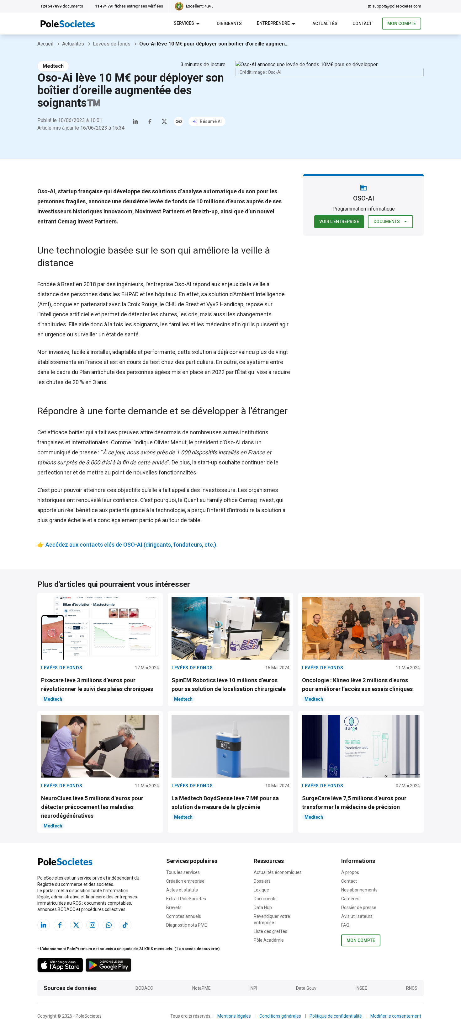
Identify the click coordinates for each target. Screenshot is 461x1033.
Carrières (350, 898)
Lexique (261, 889)
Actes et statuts (182, 889)
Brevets (174, 907)
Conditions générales (280, 1016)
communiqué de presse (67, 452)
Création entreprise (185, 881)
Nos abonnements (359, 889)
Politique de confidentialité (336, 1016)
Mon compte (401, 23)
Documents (387, 221)
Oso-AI (182, 284)
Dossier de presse (358, 907)
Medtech (53, 66)
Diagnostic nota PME (186, 925)
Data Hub (263, 907)
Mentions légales (234, 1016)
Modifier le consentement (395, 1016)
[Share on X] (164, 121)
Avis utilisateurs (357, 916)
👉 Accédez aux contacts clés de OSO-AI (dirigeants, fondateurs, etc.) (126, 544)
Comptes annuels (183, 916)
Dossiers (262, 881)
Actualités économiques (278, 872)
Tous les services (183, 872)
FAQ (345, 925)
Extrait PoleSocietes (186, 898)
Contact (349, 881)
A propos (350, 872)
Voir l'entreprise (339, 221)
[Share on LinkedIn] (135, 121)
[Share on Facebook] (150, 121)
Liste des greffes (270, 931)
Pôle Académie (269, 940)
